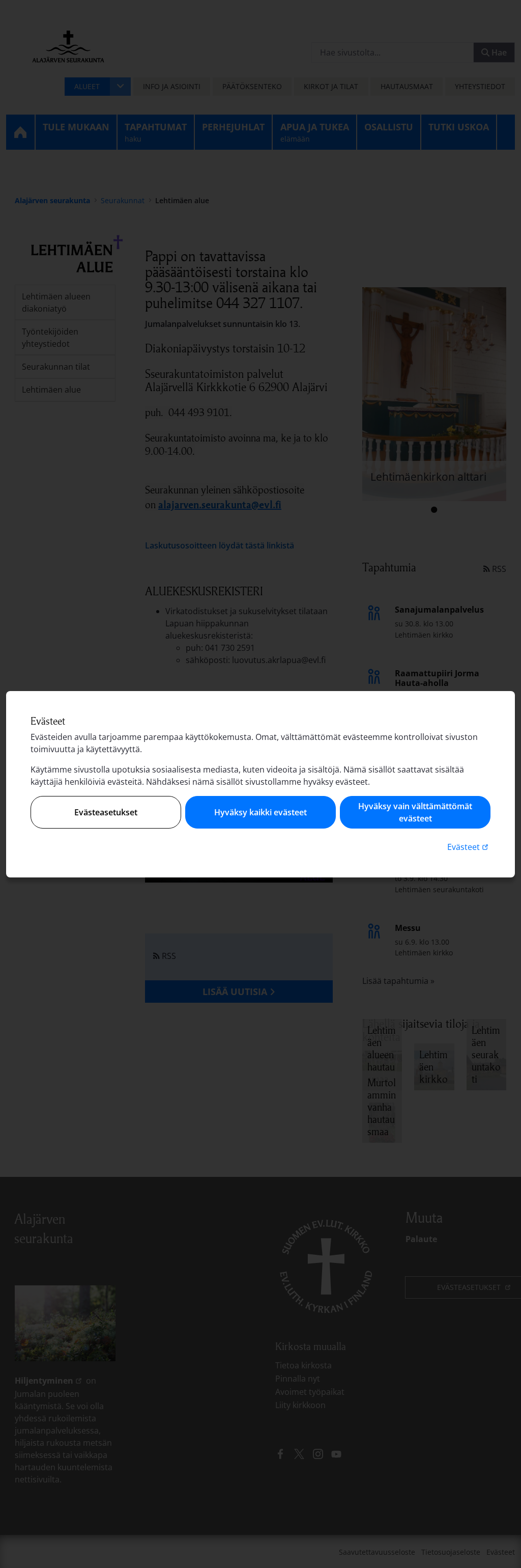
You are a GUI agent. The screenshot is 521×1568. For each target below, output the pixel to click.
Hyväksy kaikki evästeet (260, 812)
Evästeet (468, 846)
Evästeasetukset (105, 812)
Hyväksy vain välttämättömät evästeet (415, 812)
